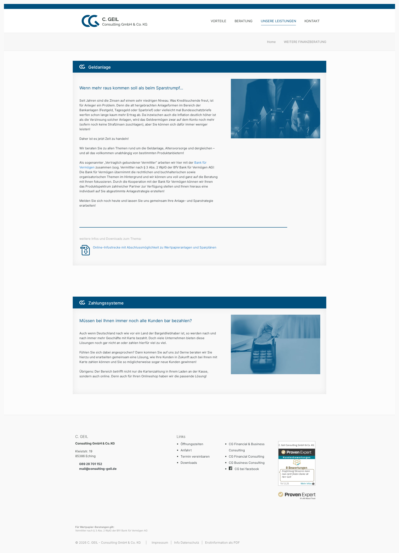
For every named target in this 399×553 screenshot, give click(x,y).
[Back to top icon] (379, 544)
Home (271, 42)
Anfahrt (186, 450)
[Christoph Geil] (117, 21)
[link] (296, 495)
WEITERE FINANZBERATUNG (305, 42)
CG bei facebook (247, 469)
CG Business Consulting (247, 463)
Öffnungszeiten (192, 444)
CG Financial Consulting (246, 456)
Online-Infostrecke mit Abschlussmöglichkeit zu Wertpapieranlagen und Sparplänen (154, 247)
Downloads (189, 463)
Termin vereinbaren (195, 456)
